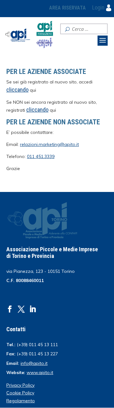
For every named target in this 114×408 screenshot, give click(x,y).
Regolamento (20, 401)
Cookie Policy (20, 393)
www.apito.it (40, 372)
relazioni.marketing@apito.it (49, 144)
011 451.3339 (40, 156)
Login (99, 7)
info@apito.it (34, 363)
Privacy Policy (20, 385)
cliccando (37, 109)
